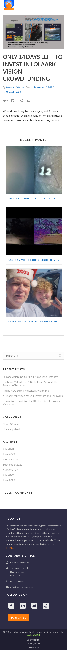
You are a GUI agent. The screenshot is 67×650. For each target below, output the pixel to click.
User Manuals (34, 639)
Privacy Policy (33, 643)
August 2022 (10, 469)
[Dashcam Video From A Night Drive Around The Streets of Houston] (34, 231)
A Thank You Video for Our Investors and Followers (33, 395)
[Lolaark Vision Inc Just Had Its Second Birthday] (34, 170)
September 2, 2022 (44, 87)
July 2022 (8, 475)
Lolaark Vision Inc (15, 87)
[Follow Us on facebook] (11, 606)
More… (10, 547)
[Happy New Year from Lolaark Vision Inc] (34, 293)
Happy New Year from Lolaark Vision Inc (35, 321)
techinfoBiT (33, 635)
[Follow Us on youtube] (46, 606)
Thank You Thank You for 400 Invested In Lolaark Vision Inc (31, 402)
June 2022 (9, 480)
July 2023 (8, 449)
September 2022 (12, 464)
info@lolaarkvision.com (22, 586)
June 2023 (9, 454)
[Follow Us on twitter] (34, 606)
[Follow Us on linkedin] (23, 606)
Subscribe (18, 617)
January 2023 (10, 459)
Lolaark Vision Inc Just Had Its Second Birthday (35, 198)
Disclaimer (33, 647)
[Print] (30, 100)
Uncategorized (11, 429)
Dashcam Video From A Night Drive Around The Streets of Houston (35, 259)
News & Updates (14, 92)
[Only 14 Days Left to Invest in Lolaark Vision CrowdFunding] (33, 32)
